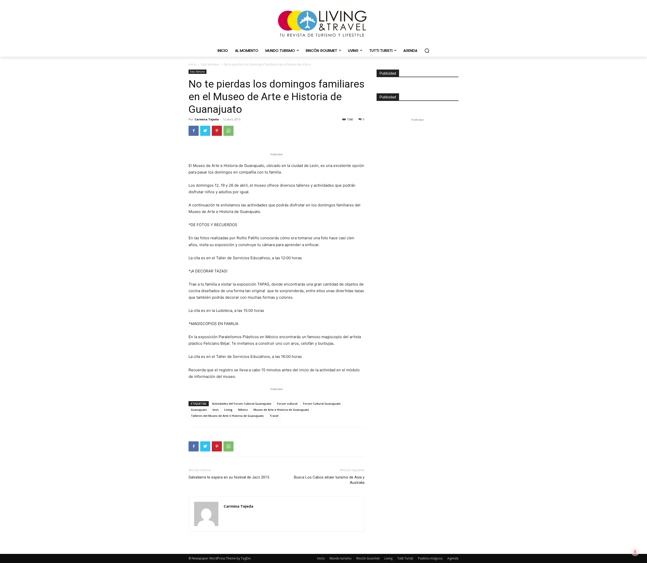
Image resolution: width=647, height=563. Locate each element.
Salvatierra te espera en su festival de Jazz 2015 (229, 477)
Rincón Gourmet (368, 558)
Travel (274, 416)
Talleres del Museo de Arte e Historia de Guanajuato (227, 416)
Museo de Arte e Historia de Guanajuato (281, 410)
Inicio (192, 64)
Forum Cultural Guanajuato (322, 403)
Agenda (452, 558)
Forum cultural (287, 403)
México (243, 410)
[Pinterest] (217, 131)
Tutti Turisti (405, 558)
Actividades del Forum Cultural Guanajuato (241, 403)
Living (228, 410)
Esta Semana (210, 64)
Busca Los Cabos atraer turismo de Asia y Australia (329, 480)
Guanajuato (199, 410)
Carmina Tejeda (207, 119)
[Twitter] (205, 131)
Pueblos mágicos (430, 558)
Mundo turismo (341, 558)
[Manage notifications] (635, 552)
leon (216, 410)
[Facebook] (194, 131)
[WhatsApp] (228, 131)
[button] (427, 51)
